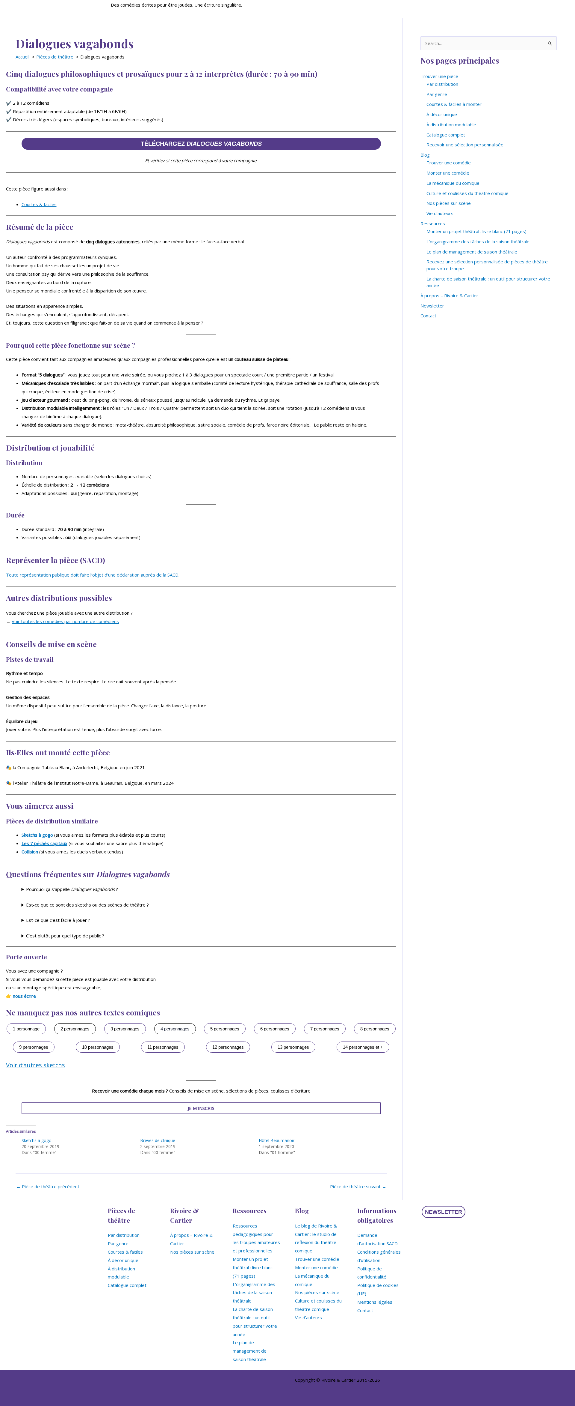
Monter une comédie (447, 173)
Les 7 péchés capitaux (44, 843)
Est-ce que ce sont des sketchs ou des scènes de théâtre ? (87, 905)
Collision (30, 852)
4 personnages (175, 1028)
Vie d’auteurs (439, 213)
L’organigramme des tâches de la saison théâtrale (477, 241)
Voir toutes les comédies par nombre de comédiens (65, 621)
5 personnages (224, 1028)
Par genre (436, 94)
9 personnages (33, 1047)
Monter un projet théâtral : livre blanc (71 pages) (476, 231)
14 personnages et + (363, 1047)
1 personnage (26, 1028)
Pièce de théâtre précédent (47, 1186)
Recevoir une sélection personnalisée (464, 145)
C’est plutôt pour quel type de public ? (65, 936)
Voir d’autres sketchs (35, 1065)
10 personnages (98, 1047)
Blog (425, 155)
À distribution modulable (451, 124)
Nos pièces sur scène (448, 203)
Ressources (432, 223)
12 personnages (228, 1047)
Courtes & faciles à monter (454, 104)
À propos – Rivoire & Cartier (449, 295)
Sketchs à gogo (37, 1140)
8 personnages (374, 1028)
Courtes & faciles (39, 204)
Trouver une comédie (448, 163)
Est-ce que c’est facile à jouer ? (58, 920)
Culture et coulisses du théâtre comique (467, 193)
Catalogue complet (445, 135)
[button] (443, 1212)
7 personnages (324, 1028)
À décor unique (441, 114)
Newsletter (432, 306)
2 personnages (75, 1028)
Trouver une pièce (439, 76)
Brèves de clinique (157, 1140)
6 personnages (274, 1028)
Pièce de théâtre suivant (358, 1186)
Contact (428, 316)
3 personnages (125, 1028)
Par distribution (442, 84)
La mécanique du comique (452, 183)
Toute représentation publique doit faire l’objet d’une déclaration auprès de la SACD (92, 575)
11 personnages (162, 1047)
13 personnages (293, 1047)
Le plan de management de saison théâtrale (471, 252)
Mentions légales (374, 1302)
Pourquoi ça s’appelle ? (72, 889)
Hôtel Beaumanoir (276, 1140)
